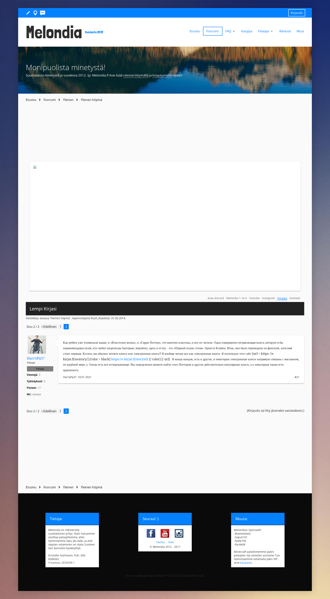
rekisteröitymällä (135, 75)
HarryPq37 (36, 358)
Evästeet (295, 298)
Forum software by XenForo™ (165, 576)
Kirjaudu (297, 13)
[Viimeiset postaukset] (42, 13)
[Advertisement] (165, 132)
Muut (300, 31)
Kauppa (282, 298)
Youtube (254, 298)
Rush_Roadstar (100, 318)
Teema (160, 542)
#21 (297, 377)
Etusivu (195, 31)
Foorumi (212, 31)
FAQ (228, 31)
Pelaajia (264, 31)
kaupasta (246, 562)
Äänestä (285, 31)
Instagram (268, 298)
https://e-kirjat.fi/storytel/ (129, 359)
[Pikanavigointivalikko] (35, 13)
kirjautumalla (162, 75)
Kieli (171, 542)
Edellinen (50, 327)
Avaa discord (216, 298)
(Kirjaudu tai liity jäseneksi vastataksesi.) (275, 410)
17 (39, 388)
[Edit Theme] (28, 13)
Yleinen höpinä (60, 318)
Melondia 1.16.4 (236, 298)
